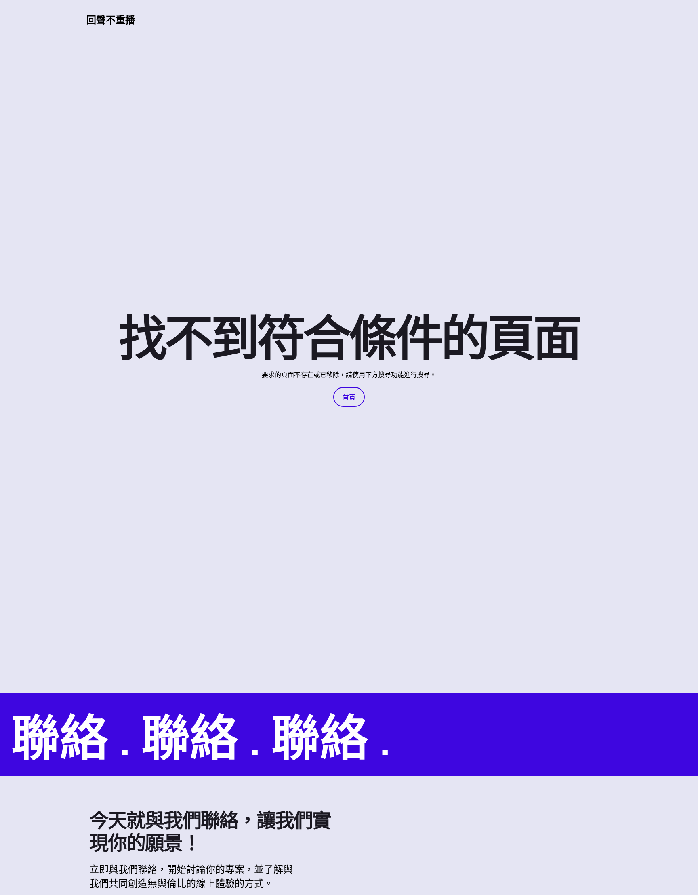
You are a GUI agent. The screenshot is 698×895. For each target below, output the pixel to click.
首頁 (349, 397)
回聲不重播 (110, 19)
